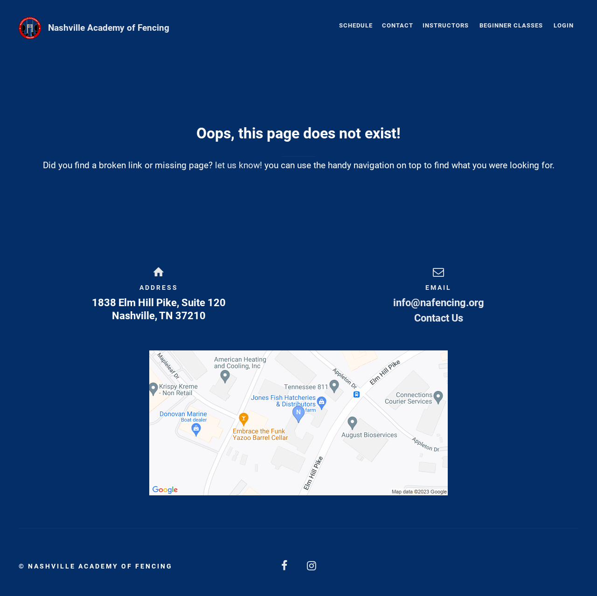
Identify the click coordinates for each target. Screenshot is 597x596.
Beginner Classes (511, 25)
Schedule (356, 25)
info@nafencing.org (438, 302)
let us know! (238, 165)
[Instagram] (312, 566)
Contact (397, 25)
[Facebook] (285, 566)
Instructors (446, 25)
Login (564, 25)
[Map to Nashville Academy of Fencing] (298, 422)
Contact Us (438, 318)
